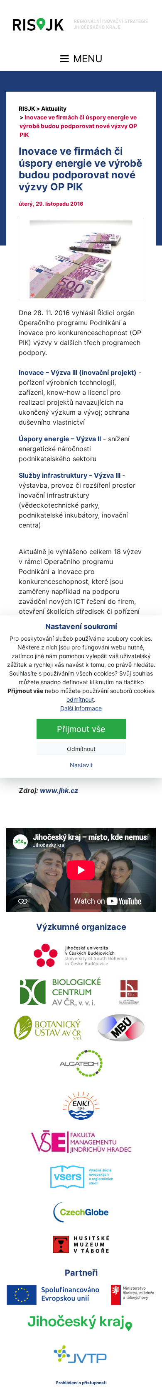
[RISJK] (27, 108)
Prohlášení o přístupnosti (81, 1382)
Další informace (81, 708)
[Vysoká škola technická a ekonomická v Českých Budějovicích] (129, 991)
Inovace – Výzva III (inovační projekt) (78, 372)
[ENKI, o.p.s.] (81, 1105)
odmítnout (80, 699)
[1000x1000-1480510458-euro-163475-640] (81, 259)
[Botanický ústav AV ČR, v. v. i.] (47, 1027)
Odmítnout (81, 748)
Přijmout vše (81, 729)
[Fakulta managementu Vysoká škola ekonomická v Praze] (81, 1141)
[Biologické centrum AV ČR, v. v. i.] (60, 991)
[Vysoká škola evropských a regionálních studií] (81, 1177)
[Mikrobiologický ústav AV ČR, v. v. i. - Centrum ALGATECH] (81, 1063)
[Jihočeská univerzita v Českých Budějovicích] (81, 956)
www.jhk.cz (58, 790)
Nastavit (81, 764)
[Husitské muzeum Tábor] (81, 1244)
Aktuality (53, 108)
